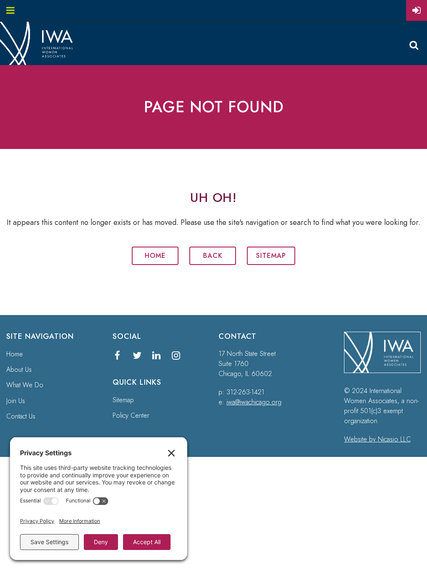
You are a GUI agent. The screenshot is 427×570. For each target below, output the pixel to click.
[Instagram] (176, 355)
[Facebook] (117, 355)
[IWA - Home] (40, 62)
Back (213, 255)
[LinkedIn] (156, 355)
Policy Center (131, 415)
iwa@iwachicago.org (253, 402)
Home (155, 255)
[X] (137, 355)
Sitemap (271, 255)
